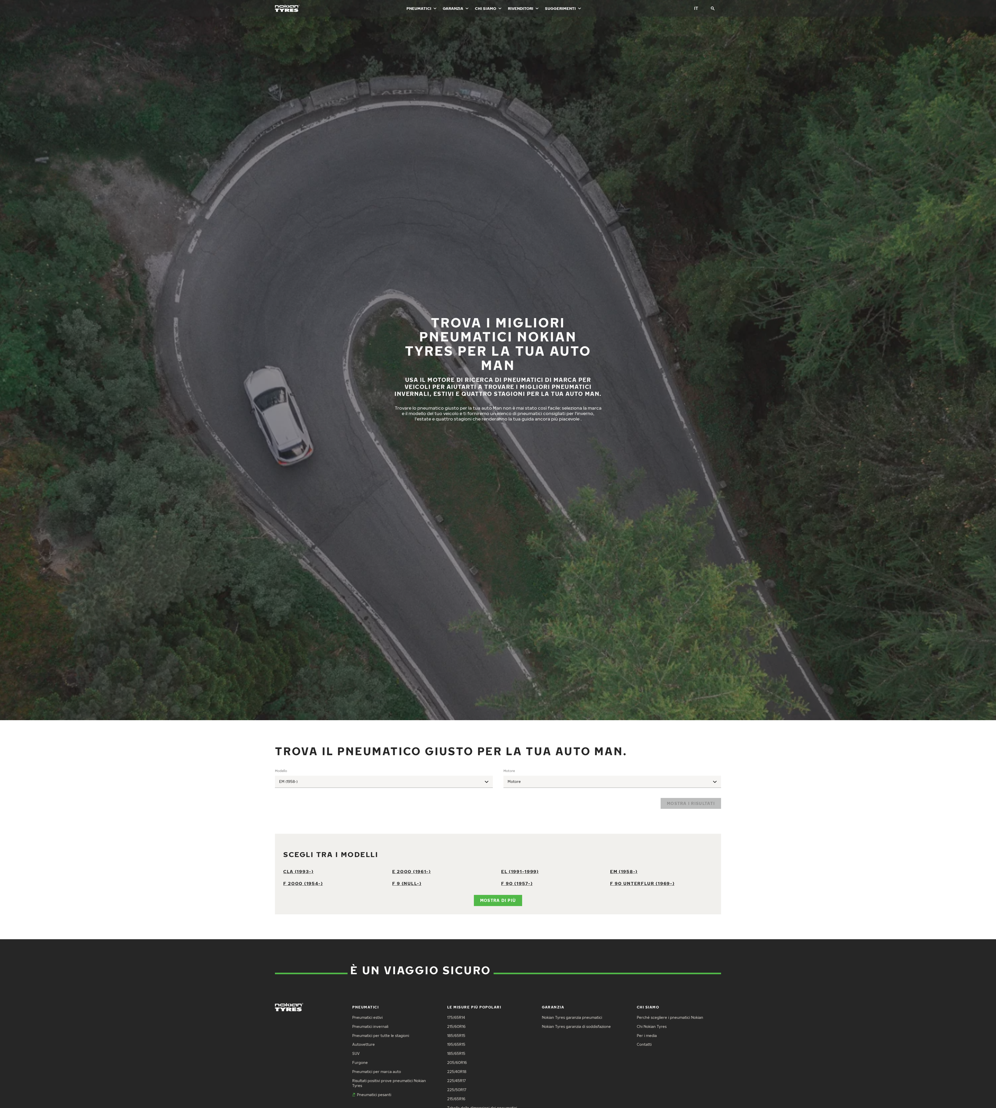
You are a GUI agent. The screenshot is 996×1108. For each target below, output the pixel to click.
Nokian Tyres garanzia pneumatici (572, 1017)
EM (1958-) (624, 871)
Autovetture (363, 1044)
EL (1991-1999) (520, 871)
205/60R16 (457, 1062)
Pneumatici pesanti (374, 1094)
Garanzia (453, 8)
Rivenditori (520, 8)
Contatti (644, 1044)
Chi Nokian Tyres (652, 1026)
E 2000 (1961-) (411, 871)
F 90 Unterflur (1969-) (642, 883)
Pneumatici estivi (367, 1017)
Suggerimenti (560, 8)
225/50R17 (456, 1090)
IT (696, 8)
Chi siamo (485, 8)
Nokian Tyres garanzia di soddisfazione (576, 1026)
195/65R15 (456, 1044)
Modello (281, 771)
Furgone (360, 1062)
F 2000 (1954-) (303, 883)
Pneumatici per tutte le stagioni (380, 1035)
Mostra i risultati (691, 803)
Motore (509, 771)
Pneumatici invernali (370, 1026)
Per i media (647, 1035)
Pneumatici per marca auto (376, 1071)
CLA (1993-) (298, 871)
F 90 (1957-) (516, 883)
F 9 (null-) (406, 883)
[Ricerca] (712, 8)
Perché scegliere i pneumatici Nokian (670, 1017)
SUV (355, 1053)
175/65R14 (456, 1017)
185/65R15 (456, 1035)
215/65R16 (456, 1099)
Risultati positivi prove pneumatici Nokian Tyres (389, 1083)
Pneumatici (418, 8)
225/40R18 (456, 1071)
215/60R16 (456, 1026)
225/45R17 (456, 1080)
